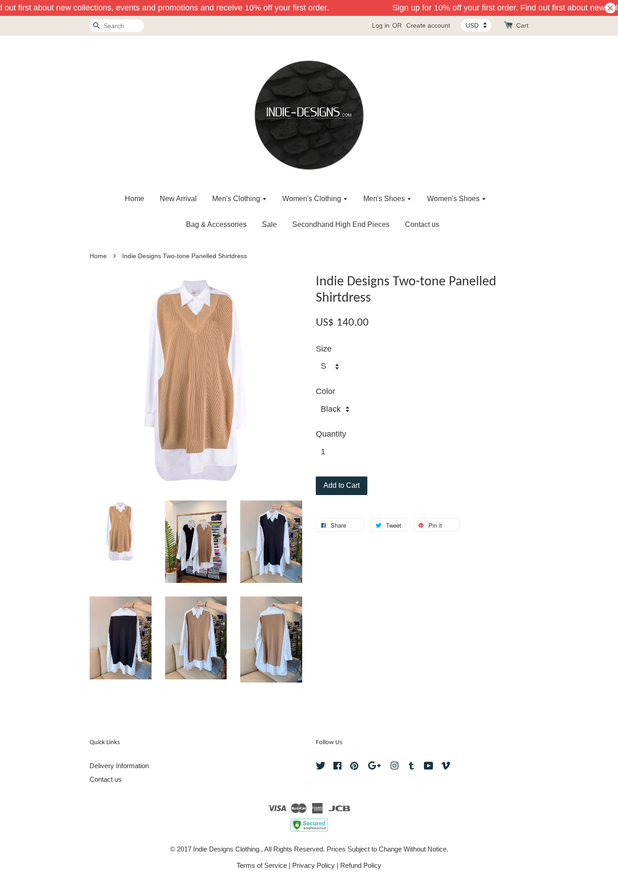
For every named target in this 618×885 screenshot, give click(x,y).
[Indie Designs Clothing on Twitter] (321, 767)
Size (324, 348)
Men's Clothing (237, 198)
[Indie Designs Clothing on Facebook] (337, 767)
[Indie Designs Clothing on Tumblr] (411, 767)
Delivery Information (119, 766)
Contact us (422, 224)
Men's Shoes (385, 198)
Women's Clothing (312, 198)
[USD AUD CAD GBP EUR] (476, 25)
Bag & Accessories (216, 224)
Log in (381, 25)
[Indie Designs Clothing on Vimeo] (446, 767)
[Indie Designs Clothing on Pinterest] (354, 767)
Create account (428, 25)
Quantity (331, 433)
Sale (269, 224)
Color (325, 391)
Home (134, 198)
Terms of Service (262, 865)
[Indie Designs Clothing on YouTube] (428, 767)
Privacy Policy (313, 865)
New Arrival (178, 198)
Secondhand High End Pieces (341, 224)
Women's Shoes (454, 198)
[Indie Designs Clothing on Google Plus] (374, 767)
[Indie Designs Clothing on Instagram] (394, 767)
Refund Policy (360, 865)
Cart (522, 25)
